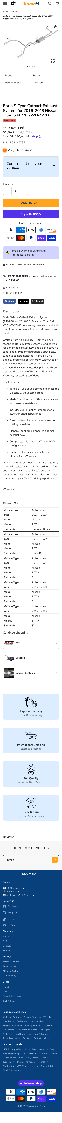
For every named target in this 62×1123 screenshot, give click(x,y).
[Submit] (55, 860)
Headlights (8, 1021)
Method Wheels (49, 1053)
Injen (21, 1057)
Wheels (47, 1017)
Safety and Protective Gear (36, 1038)
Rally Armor (32, 1057)
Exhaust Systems (32, 1017)
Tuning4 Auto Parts (35, 1106)
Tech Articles (9, 1001)
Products (16, 11)
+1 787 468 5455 (26, 895)
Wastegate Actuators (38, 1034)
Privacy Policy (9, 966)
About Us (7, 936)
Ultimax (34, 1066)
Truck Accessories (11, 1038)
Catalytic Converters (27, 1029)
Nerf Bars (20, 1034)
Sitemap (7, 950)
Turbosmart (8, 1061)
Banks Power (9, 1057)
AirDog (50, 1049)
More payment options (31, 223)
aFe (24, 1053)
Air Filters (7, 1034)
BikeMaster (8, 1066)
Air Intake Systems (12, 1017)
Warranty (8, 489)
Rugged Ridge (48, 1066)
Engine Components (12, 1025)
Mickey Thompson (26, 1061)
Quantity (8, 184)
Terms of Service (11, 961)
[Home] (31, 3)
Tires (53, 1034)
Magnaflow (43, 1061)
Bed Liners (22, 1021)
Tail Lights (45, 1029)
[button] (13, 3)
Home (5, 11)
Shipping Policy (10, 971)
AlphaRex (17, 1049)
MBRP (6, 1049)
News (6, 991)
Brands (6, 987)
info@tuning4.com (15, 888)
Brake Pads (8, 1029)
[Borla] (31, 643)
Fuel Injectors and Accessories (39, 1025)
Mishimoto (34, 1053)
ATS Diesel (22, 1066)
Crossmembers (37, 1021)
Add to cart (31, 203)
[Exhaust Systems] (31, 673)
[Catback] (31, 658)
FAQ (5, 941)
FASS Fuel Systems (12, 1070)
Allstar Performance (34, 1049)
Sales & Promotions (12, 996)
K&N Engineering (11, 1053)
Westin (44, 1057)
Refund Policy (9, 975)
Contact (7, 945)
